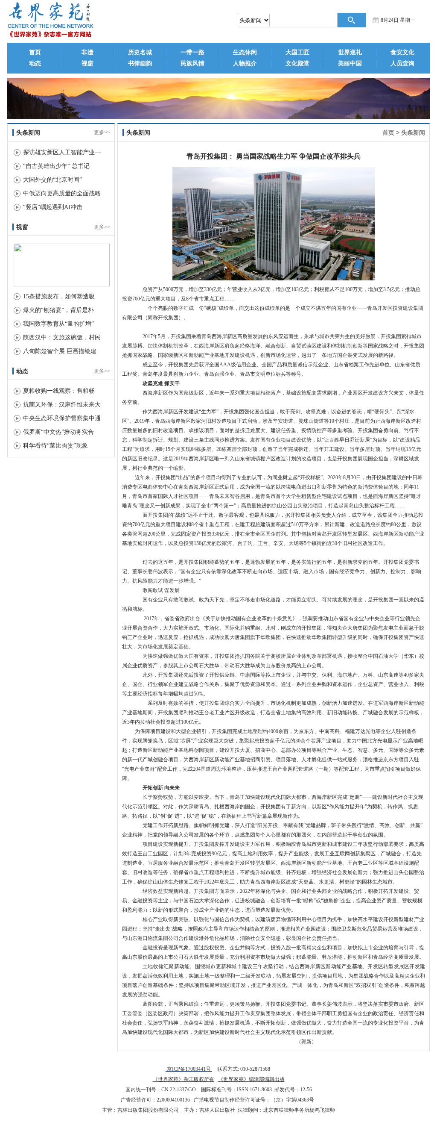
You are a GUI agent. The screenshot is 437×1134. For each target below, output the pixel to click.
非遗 (87, 52)
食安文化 (402, 52)
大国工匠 (297, 52)
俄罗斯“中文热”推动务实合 (58, 432)
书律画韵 (140, 63)
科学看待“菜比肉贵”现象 (55, 445)
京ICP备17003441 (186, 1069)
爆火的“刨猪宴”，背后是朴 (58, 310)
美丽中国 (350, 63)
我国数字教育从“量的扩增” (58, 324)
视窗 (87, 63)
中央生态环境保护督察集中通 (62, 418)
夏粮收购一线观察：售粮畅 (59, 391)
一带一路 (192, 52)
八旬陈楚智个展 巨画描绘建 (59, 351)
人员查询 (402, 63)
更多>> (102, 132)
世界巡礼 (350, 52)
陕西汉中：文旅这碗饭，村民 (62, 337)
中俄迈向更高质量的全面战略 (62, 193)
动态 (35, 63)
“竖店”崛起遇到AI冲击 (52, 207)
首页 (35, 52)
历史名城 (140, 52)
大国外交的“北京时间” (52, 180)
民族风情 (192, 63)
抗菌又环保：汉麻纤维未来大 (62, 404)
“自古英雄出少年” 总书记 (56, 166)
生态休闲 (245, 52)
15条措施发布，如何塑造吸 (59, 296)
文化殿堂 (297, 63)
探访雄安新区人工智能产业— (62, 152)
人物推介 (245, 63)
